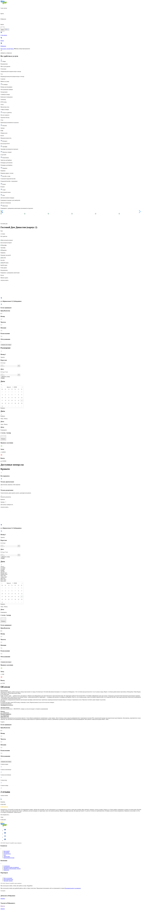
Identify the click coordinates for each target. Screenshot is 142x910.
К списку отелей (6, 48)
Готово (2, 378)
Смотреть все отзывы (6, 344)
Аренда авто (7, 856)
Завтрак (3, 502)
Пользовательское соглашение (11, 867)
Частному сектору (8, 880)
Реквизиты (6, 870)
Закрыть (3, 908)
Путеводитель (7, 853)
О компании (7, 866)
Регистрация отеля (8, 879)
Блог (5, 855)
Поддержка (6, 852)
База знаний (7, 851)
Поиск (12, 48)
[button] (2, 211)
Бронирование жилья (9, 857)
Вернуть (3, 906)
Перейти (3, 898)
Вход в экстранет (8, 878)
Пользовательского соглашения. (73, 888)
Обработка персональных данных (12, 868)
